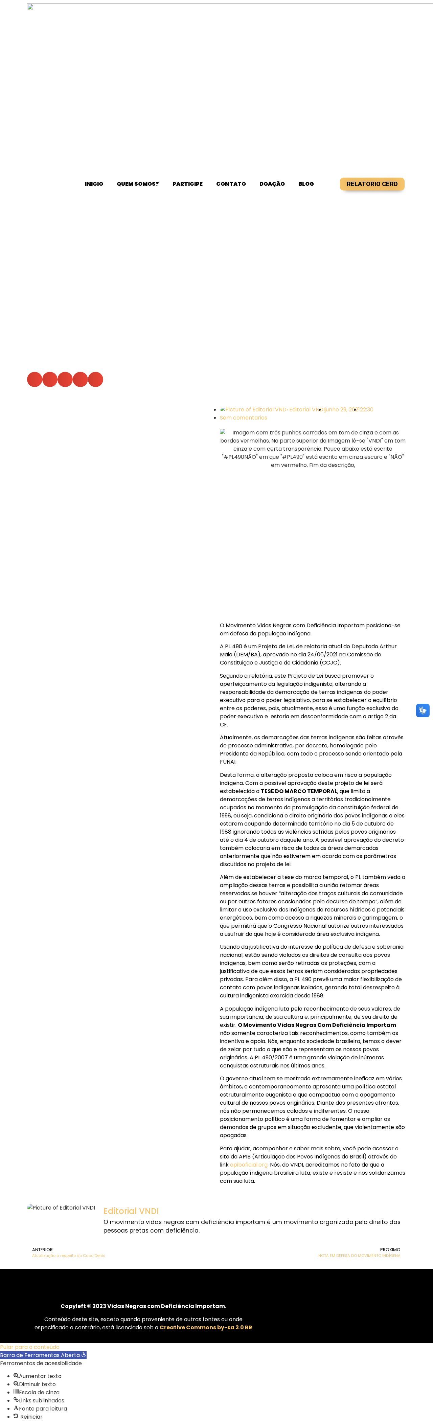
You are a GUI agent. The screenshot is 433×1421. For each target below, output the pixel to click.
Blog (306, 184)
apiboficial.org (249, 1165)
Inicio (94, 184)
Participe (188, 184)
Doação (272, 184)
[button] (34, 379)
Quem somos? (138, 184)
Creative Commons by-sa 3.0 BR (206, 1327)
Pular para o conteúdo (30, 1347)
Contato (231, 184)
